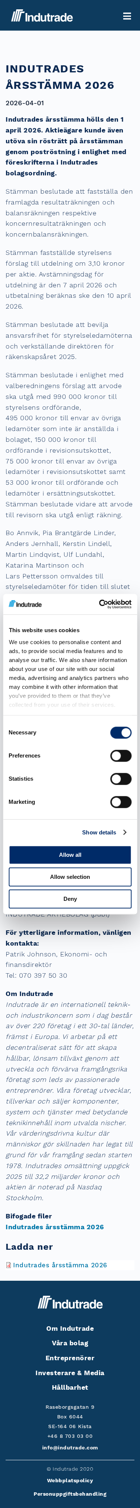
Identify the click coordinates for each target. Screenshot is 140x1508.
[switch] (120, 756)
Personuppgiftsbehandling (70, 1494)
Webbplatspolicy (70, 1480)
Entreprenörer (70, 1358)
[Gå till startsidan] (42, 15)
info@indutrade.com (70, 1448)
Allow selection (70, 877)
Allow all (70, 855)
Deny (70, 899)
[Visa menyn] (126, 16)
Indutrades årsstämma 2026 (55, 1227)
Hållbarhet (70, 1387)
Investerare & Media (70, 1373)
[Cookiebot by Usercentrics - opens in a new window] (99, 604)
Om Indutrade (70, 1328)
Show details (99, 832)
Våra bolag (70, 1343)
